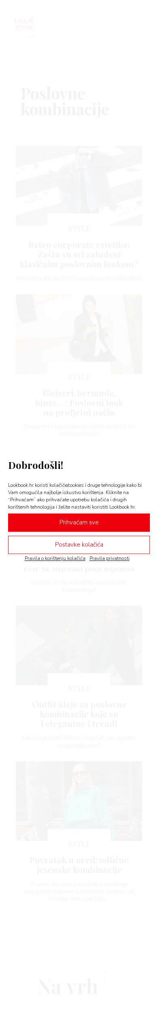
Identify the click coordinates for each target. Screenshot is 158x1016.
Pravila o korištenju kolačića (55, 558)
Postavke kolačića (79, 545)
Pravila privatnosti (110, 558)
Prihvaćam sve (79, 522)
